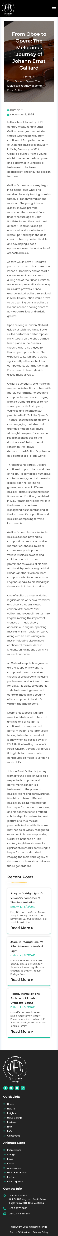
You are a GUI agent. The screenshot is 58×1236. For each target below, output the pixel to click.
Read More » (21, 928)
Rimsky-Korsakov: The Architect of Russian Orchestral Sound (25, 998)
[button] (54, 8)
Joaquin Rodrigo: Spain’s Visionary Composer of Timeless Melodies (26, 898)
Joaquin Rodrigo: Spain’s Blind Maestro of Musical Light (26, 946)
